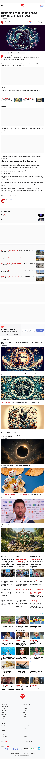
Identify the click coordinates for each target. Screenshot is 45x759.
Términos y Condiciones (20, 753)
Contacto (25, 736)
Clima (24, 706)
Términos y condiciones (5, 739)
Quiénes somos (4, 736)
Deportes (3, 708)
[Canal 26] (22, 696)
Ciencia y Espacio (4, 706)
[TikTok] (15, 749)
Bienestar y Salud (26, 704)
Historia (2, 712)
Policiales (3, 716)
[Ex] (9, 749)
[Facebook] (5, 749)
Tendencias (3, 720)
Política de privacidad (27, 739)
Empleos (24, 743)
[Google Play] (34, 749)
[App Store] (27, 749)
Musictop (3, 730)
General (24, 710)
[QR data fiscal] (39, 749)
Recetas (2, 718)
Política (3, 557)
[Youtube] (11, 749)
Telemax (24, 728)
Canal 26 (8, 21)
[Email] (11, 199)
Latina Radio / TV (26, 725)
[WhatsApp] (17, 749)
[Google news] (21, 749)
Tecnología (25, 718)
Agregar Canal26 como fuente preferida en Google (37, 22)
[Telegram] (19, 749)
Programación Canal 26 (27, 741)
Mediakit (4, 741)
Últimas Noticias (4, 704)
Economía (19, 557)
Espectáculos (3, 710)
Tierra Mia (3, 728)
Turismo (24, 720)
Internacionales (35, 557)
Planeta (24, 714)
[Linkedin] (13, 749)
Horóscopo (3, 10)
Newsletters (4, 746)
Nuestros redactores (5, 743)
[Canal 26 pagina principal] (22, 7)
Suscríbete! (39, 330)
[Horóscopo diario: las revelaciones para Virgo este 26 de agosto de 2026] (18, 100)
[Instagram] (7, 749)
